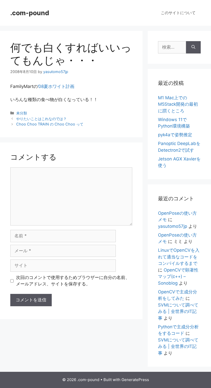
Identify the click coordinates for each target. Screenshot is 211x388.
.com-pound (29, 13)
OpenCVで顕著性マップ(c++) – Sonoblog (178, 276)
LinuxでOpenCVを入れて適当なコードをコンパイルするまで (178, 257)
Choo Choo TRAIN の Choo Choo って (49, 124)
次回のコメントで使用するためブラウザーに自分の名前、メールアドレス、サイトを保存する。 (73, 281)
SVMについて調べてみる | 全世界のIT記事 (178, 311)
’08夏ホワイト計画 (56, 86)
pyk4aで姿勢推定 (175, 134)
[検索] (193, 47)
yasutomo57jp (172, 226)
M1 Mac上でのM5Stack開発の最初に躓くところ (178, 104)
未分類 (21, 113)
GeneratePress (135, 379)
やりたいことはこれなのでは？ (41, 118)
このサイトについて (178, 12)
